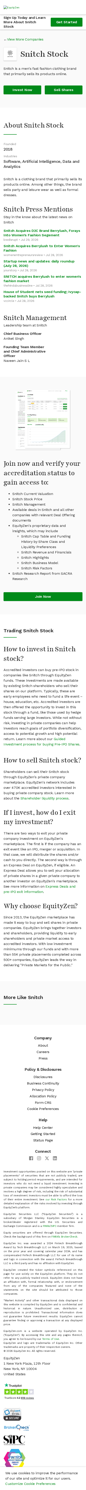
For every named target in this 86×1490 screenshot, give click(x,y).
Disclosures (43, 1077)
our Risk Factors (56, 1199)
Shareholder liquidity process (45, 798)
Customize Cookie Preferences (30, 1484)
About (43, 1045)
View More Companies (25, 39)
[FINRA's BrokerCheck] (17, 1427)
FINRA (46, 1226)
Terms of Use (50, 1339)
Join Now (43, 596)
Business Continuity (43, 1083)
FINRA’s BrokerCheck (64, 1236)
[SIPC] (14, 1440)
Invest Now (22, 90)
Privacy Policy (43, 1090)
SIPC (53, 1226)
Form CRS (43, 1102)
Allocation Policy (43, 1096)
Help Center (43, 1127)
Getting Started (43, 1134)
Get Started (66, 22)
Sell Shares (63, 90)
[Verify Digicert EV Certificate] (12, 1414)
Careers (43, 1052)
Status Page (43, 1140)
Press (43, 1058)
